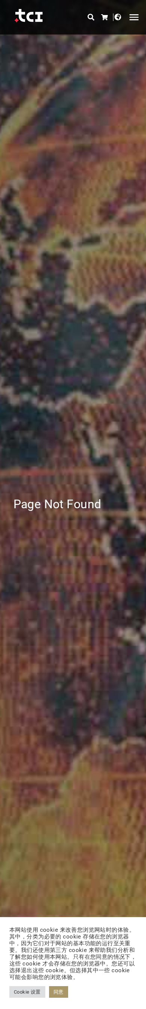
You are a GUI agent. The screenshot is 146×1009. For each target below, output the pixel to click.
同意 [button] (59, 992)
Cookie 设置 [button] (27, 992)
